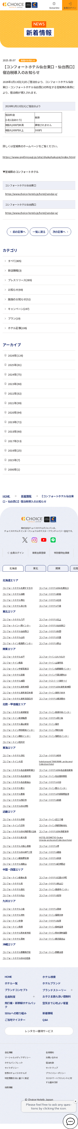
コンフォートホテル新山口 (51, 883)
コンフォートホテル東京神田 (16, 686)
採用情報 (9, 1087)
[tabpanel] (39, 593)
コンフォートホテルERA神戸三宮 (17, 851)
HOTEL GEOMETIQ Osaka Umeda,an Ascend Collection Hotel (55, 838)
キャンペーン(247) (18, 309)
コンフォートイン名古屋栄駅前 (53, 775)
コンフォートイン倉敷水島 (15, 877)
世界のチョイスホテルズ (16, 1072)
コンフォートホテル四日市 (15, 799)
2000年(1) (14, 469)
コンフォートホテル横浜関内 (52, 698)
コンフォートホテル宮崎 (14, 938)
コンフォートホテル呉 (13, 883)
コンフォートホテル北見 (50, 599)
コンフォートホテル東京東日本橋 (18, 692)
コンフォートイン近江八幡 (51, 819)
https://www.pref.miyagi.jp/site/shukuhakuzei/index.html (39, 157)
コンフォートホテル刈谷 (50, 782)
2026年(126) (15, 355)
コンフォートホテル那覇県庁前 (17, 952)
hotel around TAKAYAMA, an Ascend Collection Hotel (55, 762)
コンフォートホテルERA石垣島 (16, 958)
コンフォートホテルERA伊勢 (15, 805)
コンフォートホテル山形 (14, 637)
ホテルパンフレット (14, 1062)
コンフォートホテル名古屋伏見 (17, 775)
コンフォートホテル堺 (49, 845)
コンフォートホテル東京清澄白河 (18, 698)
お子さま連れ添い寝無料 (56, 996)
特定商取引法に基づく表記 (17, 1078)
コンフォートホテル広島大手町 (53, 877)
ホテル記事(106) (17, 328)
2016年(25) (15, 450)
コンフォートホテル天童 (50, 637)
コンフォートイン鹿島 (13, 662)
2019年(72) (15, 422)
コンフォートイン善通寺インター (54, 889)
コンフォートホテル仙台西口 (16, 631)
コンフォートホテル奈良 (50, 857)
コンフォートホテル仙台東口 (52, 625)
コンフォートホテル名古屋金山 (17, 782)
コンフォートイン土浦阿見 (51, 662)
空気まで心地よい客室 (55, 1003)
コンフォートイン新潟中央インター (55, 712)
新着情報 (47, 1013)
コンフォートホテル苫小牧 (15, 605)
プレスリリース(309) (20, 280)
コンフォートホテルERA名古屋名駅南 (56, 769)
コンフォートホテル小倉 (14, 908)
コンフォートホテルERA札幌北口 (54, 587)
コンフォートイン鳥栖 (13, 926)
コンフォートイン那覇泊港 (51, 952)
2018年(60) (15, 431)
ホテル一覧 (11, 983)
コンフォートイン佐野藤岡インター (55, 668)
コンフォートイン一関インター (17, 625)
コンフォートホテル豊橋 (14, 793)
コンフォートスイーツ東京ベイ (53, 680)
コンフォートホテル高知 (50, 895)
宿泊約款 (50, 1062)
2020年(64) (15, 412)
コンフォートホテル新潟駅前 (16, 712)
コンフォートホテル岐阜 (50, 755)
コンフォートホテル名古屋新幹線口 (19, 769)
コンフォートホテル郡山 (50, 643)
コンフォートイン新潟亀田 (15, 717)
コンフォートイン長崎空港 (51, 926)
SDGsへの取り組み (16, 1013)
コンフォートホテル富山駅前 (16, 723)
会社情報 (9, 1052)
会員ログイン (17, 552)
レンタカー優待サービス (39, 1031)
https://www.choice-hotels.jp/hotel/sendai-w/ (31, 213)
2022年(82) (15, 393)
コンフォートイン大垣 (13, 761)
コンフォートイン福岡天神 (51, 914)
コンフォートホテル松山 (14, 895)
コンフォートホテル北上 (50, 619)
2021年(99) (15, 403)
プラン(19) (14, 318)
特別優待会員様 (61, 552)
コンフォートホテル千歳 (50, 605)
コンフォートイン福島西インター (18, 643)
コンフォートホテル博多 (14, 914)
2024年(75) (15, 374)
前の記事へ (19, 232)
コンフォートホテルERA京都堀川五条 (19, 831)
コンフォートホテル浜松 (14, 755)
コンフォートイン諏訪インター (17, 735)
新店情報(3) (14, 270)
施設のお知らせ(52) (19, 299)
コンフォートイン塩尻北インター (54, 735)
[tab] (13, 568)
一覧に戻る (39, 232)
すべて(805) (14, 261)
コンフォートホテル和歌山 (15, 863)
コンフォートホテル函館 (14, 593)
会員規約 (50, 1052)
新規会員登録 (38, 552)
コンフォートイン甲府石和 (51, 729)
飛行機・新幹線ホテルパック (20, 1005)
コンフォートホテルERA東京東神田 (55, 686)
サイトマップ (52, 1067)
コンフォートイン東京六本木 (52, 692)
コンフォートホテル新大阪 (15, 837)
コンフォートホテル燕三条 (51, 717)
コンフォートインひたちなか (52, 656)
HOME (8, 977)
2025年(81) (15, 365)
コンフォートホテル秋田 (50, 631)
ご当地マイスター (15, 1020)
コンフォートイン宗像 (13, 920)
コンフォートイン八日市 (14, 825)
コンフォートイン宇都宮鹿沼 (16, 668)
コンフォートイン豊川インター (53, 788)
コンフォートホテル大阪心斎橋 (17, 845)
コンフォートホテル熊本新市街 (17, 932)
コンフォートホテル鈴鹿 (50, 799)
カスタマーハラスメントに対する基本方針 (59, 1080)
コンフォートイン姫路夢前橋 (16, 857)
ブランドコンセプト (16, 990)
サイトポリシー (12, 1067)
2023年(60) (15, 384)
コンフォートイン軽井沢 (14, 741)
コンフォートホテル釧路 (50, 593)
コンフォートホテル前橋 (14, 674)
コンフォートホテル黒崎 (50, 908)
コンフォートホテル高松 (14, 889)
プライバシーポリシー (56, 1072)
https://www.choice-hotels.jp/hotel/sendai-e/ (31, 194)
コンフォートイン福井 (49, 723)
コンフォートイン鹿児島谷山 (52, 938)
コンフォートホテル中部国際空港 (54, 793)
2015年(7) (14, 460)
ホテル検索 (49, 977)
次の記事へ (59, 232)
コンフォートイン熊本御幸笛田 (53, 932)
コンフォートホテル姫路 (50, 851)
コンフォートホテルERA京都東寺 (54, 831)
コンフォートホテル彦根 (14, 819)
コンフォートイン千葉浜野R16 (52, 674)
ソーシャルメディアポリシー (17, 1057)
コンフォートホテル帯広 (14, 599)
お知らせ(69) (15, 290)
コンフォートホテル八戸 (14, 619)
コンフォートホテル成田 (14, 680)
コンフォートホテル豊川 (14, 788)
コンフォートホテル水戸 (14, 656)
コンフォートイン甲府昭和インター (19, 729)
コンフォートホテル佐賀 (50, 920)
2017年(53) (15, 441)
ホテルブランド (51, 983)
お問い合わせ (52, 1057)
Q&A (45, 1020)
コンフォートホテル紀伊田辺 (52, 863)
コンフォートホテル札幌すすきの (18, 587)
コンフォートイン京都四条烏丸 (53, 825)
